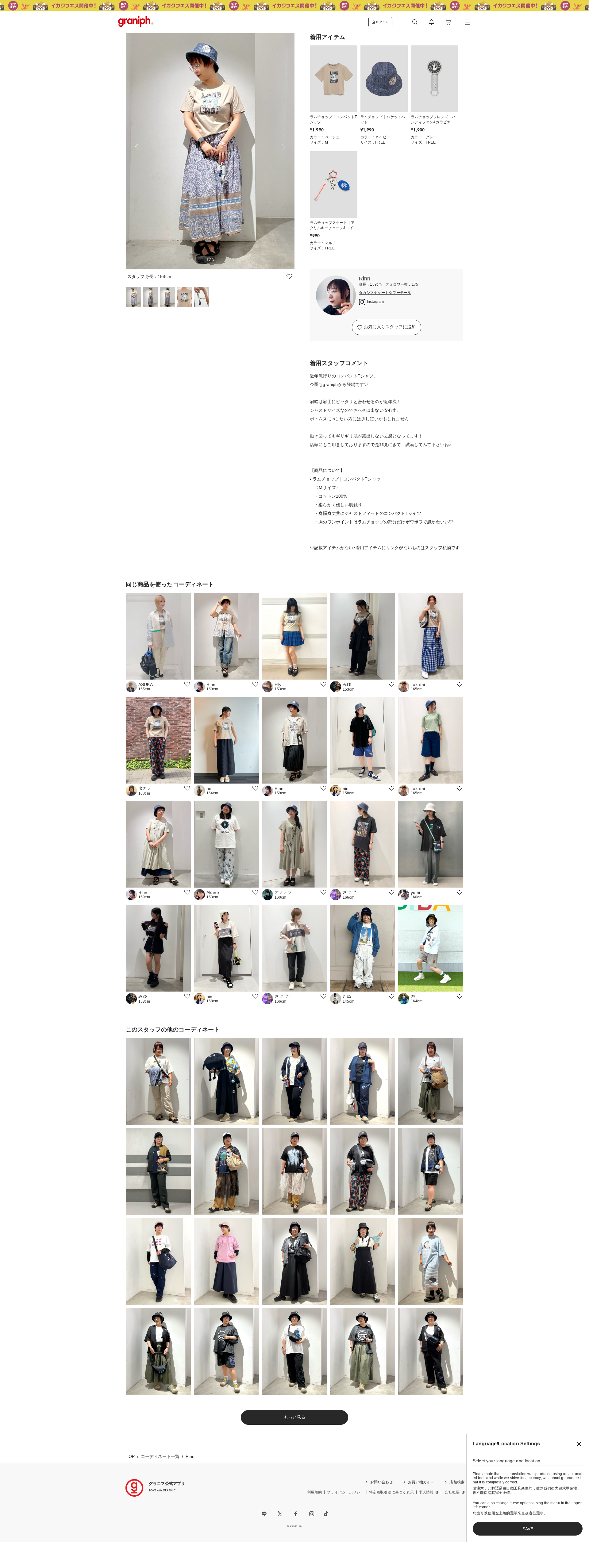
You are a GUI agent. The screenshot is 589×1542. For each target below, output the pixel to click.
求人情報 (426, 1492)
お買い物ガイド (421, 1482)
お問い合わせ (381, 1482)
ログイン (382, 22)
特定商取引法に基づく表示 (391, 1492)
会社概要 (452, 1492)
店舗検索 (456, 1482)
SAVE (527, 1528)
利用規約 (314, 1492)
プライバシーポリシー (345, 1492)
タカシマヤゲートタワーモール (385, 293)
